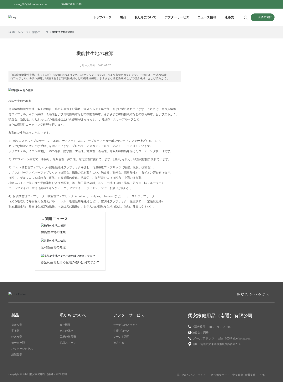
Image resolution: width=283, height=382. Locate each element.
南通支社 (250, 375)
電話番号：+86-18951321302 (211, 327)
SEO (262, 375)
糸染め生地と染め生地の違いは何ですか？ (70, 262)
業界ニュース (40, 32)
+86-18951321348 (70, 4)
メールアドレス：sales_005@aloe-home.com (221, 338)
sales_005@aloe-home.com (31, 4)
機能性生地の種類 (53, 232)
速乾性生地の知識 (53, 247)
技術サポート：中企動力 (228, 375)
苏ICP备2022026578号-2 (191, 375)
